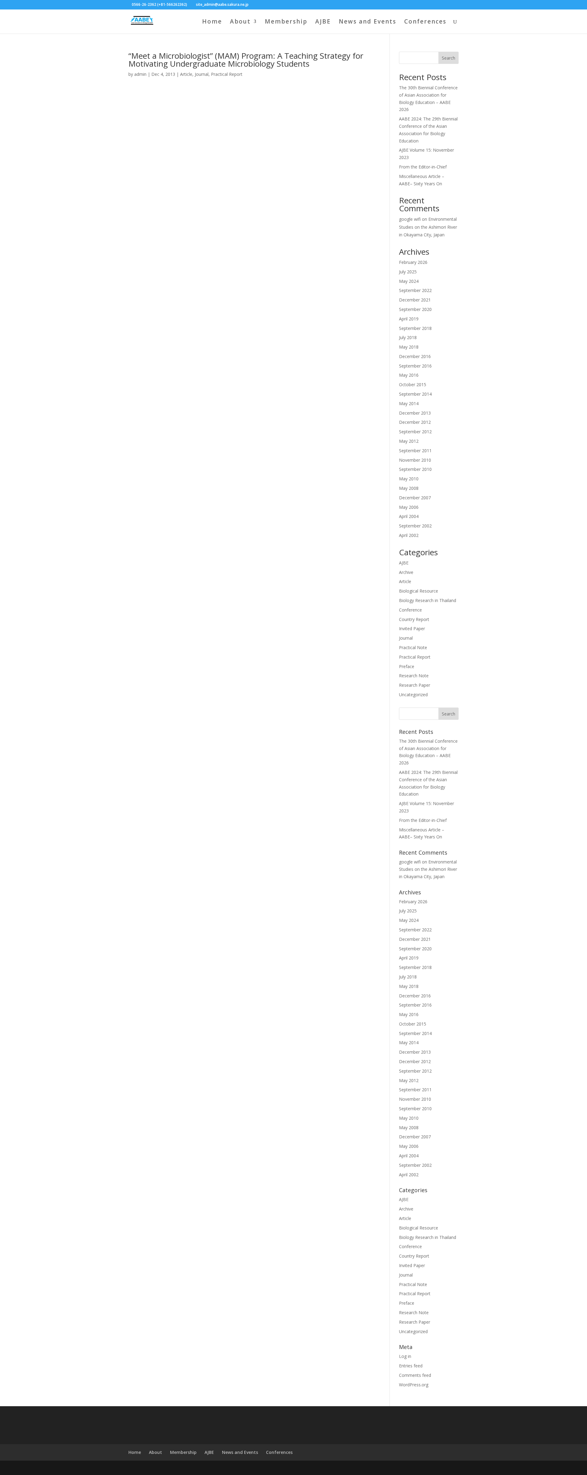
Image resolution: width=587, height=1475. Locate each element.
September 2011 (415, 450)
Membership (286, 22)
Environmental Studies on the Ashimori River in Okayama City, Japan (428, 226)
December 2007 (415, 498)
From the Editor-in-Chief (423, 167)
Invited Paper (412, 628)
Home (212, 22)
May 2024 (409, 281)
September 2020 (415, 309)
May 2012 (409, 441)
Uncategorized (413, 694)
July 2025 (408, 272)
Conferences (425, 22)
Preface (406, 666)
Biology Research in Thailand (427, 600)
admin (140, 74)
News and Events (367, 22)
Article (186, 74)
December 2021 (415, 300)
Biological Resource (418, 591)
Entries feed (411, 1366)
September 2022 (415, 290)
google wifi (410, 219)
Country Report (414, 619)
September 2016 (415, 366)
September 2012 (415, 431)
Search (448, 58)
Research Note (414, 675)
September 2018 (415, 328)
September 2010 (415, 469)
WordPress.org (413, 1385)
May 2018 (409, 347)
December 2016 (415, 356)
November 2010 (415, 460)
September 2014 (415, 394)
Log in (405, 1356)
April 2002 (409, 535)
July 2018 (408, 337)
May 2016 (409, 375)
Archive (406, 572)
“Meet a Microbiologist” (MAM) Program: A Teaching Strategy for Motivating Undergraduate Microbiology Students (245, 59)
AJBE (323, 22)
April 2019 (409, 319)
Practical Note (413, 647)
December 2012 (415, 422)
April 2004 (409, 516)
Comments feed (415, 1375)
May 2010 (409, 479)
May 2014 (409, 403)
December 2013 (415, 413)
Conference (410, 610)
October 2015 (412, 384)
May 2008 (409, 488)
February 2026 (413, 262)
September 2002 (415, 526)
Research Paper (414, 685)
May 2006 (409, 507)
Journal (202, 74)
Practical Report (226, 74)
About (240, 22)
